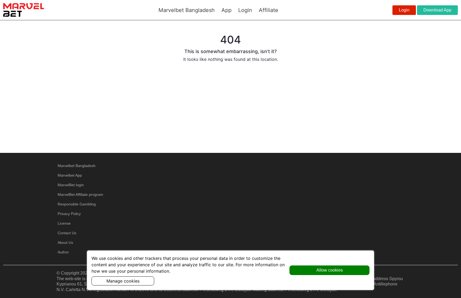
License (64, 223)
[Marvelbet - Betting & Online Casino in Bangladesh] (23, 10)
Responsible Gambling (77, 204)
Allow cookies (329, 270)
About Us (65, 242)
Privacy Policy (69, 214)
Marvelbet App (70, 175)
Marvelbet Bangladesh (77, 166)
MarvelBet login (71, 185)
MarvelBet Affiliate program (80, 194)
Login (404, 10)
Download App (437, 10)
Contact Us (67, 233)
